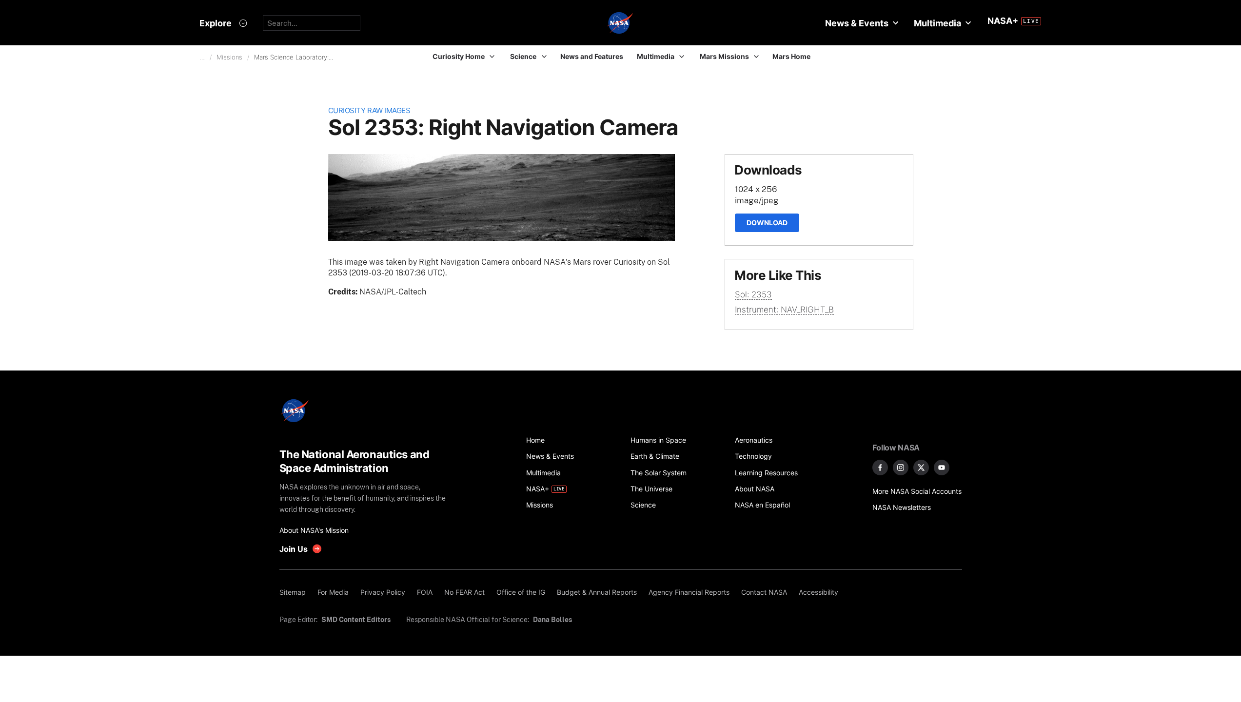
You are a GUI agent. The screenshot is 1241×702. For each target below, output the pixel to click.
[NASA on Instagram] (900, 467)
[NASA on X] (921, 467)
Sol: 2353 (753, 294)
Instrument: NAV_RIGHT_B (784, 309)
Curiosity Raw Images (369, 110)
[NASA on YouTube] (941, 467)
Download (767, 222)
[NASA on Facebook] (880, 467)
